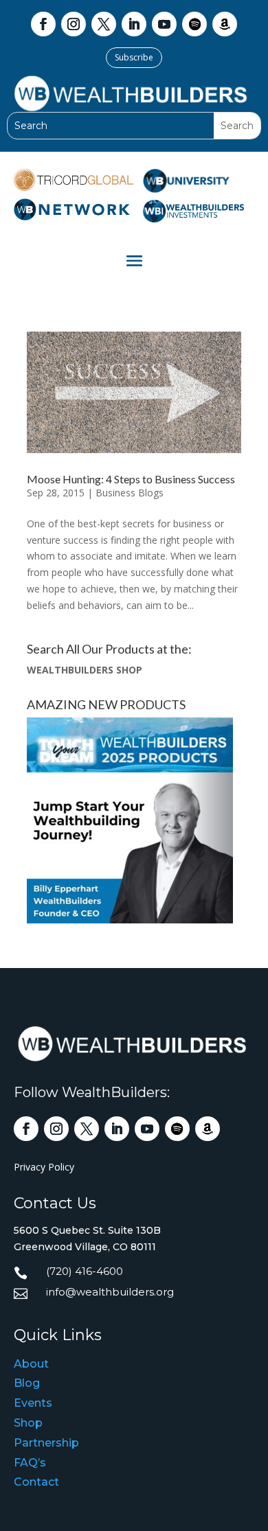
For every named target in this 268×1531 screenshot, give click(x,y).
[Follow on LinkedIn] (134, 24)
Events (33, 1402)
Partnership (46, 1442)
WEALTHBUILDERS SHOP (84, 669)
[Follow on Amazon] (224, 24)
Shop (28, 1422)
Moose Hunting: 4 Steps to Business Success (131, 478)
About (31, 1363)
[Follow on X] (103, 24)
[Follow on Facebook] (43, 24)
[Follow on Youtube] (164, 24)
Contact (36, 1481)
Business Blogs (130, 492)
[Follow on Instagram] (73, 24)
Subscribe (134, 57)
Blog (27, 1383)
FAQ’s (30, 1462)
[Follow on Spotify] (194, 24)
